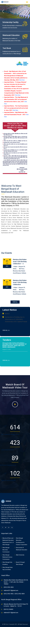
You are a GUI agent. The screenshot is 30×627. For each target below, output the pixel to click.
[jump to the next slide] (27, 11)
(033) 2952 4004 (9, 587)
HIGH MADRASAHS (7, 450)
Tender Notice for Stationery (14, 351)
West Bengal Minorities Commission (6, 550)
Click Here (22, 80)
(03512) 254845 (8, 609)
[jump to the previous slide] (3, 11)
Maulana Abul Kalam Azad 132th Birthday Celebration (20, 282)
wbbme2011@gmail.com (11, 590)
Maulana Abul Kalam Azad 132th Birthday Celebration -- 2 (20, 261)
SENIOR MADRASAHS (8, 480)
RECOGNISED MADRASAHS (10, 434)
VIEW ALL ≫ (6, 330)
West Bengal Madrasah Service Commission (7, 557)
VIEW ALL (15, 302)
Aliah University (20, 555)
